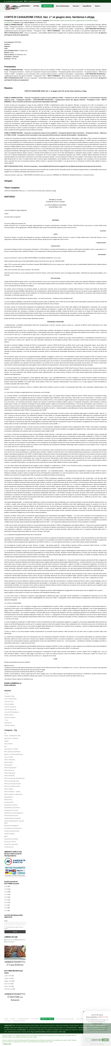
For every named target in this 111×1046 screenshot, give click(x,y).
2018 (5, 907)
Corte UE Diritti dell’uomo (11, 712)
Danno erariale (8, 762)
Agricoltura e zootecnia (11, 738)
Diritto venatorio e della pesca (13, 794)
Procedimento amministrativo (13, 828)
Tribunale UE (8, 723)
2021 (5, 899)
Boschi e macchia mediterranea (13, 754)
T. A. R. (6, 720)
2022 (5, 897)
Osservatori (76, 6)
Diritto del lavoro (9, 770)
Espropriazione (8, 797)
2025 (5, 889)
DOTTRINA (36, 6)
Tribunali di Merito (9, 725)
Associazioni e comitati (11, 749)
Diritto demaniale (55, 20)
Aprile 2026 (7, 983)
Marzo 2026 (7, 986)
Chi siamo (97, 6)
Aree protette (8, 743)
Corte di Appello (9, 704)
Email (5, 921)
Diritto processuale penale (12, 786)
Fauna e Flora (8, 799)
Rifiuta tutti (7, 1044)
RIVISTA (15, 6)
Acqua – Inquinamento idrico (12, 735)
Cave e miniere (8, 757)
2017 (5, 910)
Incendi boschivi (9, 802)
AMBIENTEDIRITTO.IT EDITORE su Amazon (15, 997)
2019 (5, 905)
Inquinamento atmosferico (12, 807)
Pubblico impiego (9, 833)
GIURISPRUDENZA (25, 6)
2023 (5, 894)
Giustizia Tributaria (9, 717)
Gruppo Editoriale (86, 6)
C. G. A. (6, 693)
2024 (5, 891)
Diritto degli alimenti (10, 767)
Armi (5, 746)
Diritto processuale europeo (12, 783)
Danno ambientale (9, 759)
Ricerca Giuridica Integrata (62, 6)
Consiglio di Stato (9, 696)
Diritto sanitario (8, 789)
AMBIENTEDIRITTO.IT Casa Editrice (15, 963)
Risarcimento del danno (11, 839)
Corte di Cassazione (10, 707)
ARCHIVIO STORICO (11, 9)
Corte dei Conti (8, 701)
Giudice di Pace (8, 715)
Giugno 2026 (8, 978)
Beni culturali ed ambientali (12, 751)
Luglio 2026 (7, 975)
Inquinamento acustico (11, 805)
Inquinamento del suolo (11, 810)
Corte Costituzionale (10, 698)
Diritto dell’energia (9, 773)
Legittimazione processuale (84, 20)
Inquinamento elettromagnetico (13, 813)
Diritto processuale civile (68, 20)
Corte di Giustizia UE (10, 709)
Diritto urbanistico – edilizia (12, 791)
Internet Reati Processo (11, 815)
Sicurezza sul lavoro (10, 841)
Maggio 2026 (8, 981)
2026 (5, 886)
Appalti (6, 741)
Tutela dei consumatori (11, 844)
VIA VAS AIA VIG (9, 847)
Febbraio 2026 (8, 989)
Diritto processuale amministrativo (14, 778)
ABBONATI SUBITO (47, 6)
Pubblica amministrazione (11, 831)
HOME (7, 6)
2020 (5, 902)
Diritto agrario (8, 765)
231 (5, 733)
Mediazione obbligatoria (11, 825)
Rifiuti (5, 836)
